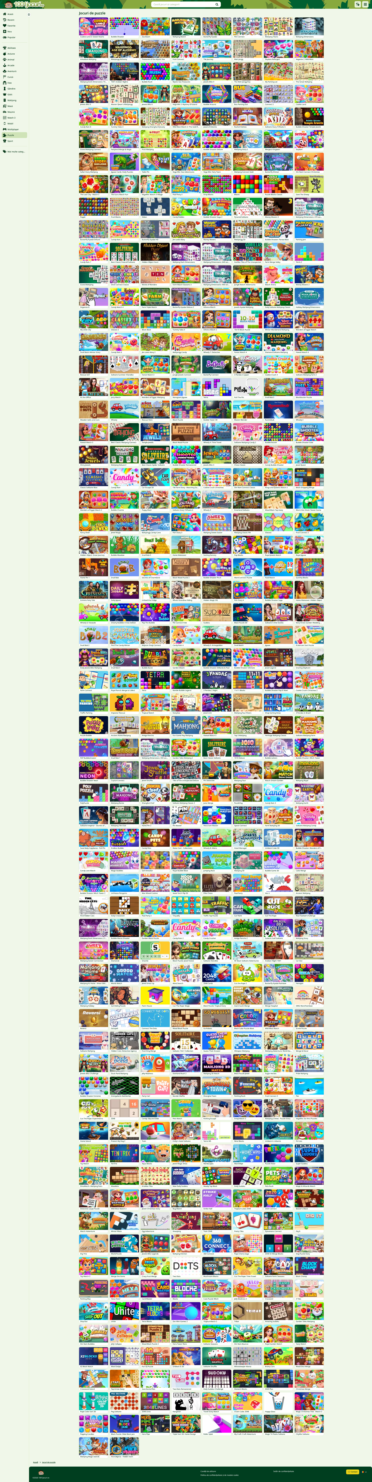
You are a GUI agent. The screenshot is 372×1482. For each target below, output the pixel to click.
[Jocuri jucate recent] (358, 4)
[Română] (364, 1471)
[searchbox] (186, 4)
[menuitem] (14, 14)
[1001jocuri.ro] (24, 4)
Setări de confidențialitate (283, 1471)
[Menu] (365, 4)
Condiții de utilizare (208, 1471)
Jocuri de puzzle (49, 1462)
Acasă (35, 1462)
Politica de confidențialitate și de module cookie (220, 1475)
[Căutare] (217, 4)
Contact (354, 1472)
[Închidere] (29, 14)
